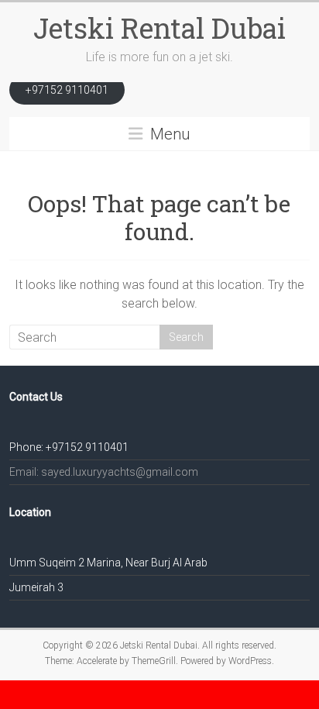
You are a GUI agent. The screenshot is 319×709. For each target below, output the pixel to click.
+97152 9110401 (67, 90)
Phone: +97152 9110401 (69, 447)
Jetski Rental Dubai (159, 27)
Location (30, 512)
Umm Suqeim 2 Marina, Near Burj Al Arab (108, 562)
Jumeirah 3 (36, 587)
